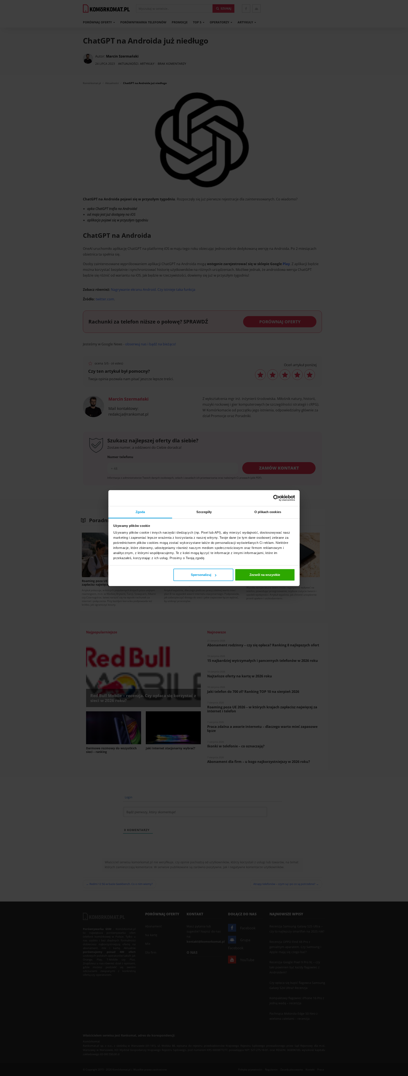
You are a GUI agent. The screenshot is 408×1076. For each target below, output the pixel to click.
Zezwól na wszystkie (264, 575)
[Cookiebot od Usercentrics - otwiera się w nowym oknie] (276, 498)
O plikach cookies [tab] (267, 512)
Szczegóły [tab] (204, 512)
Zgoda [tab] (140, 512)
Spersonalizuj (201, 575)
